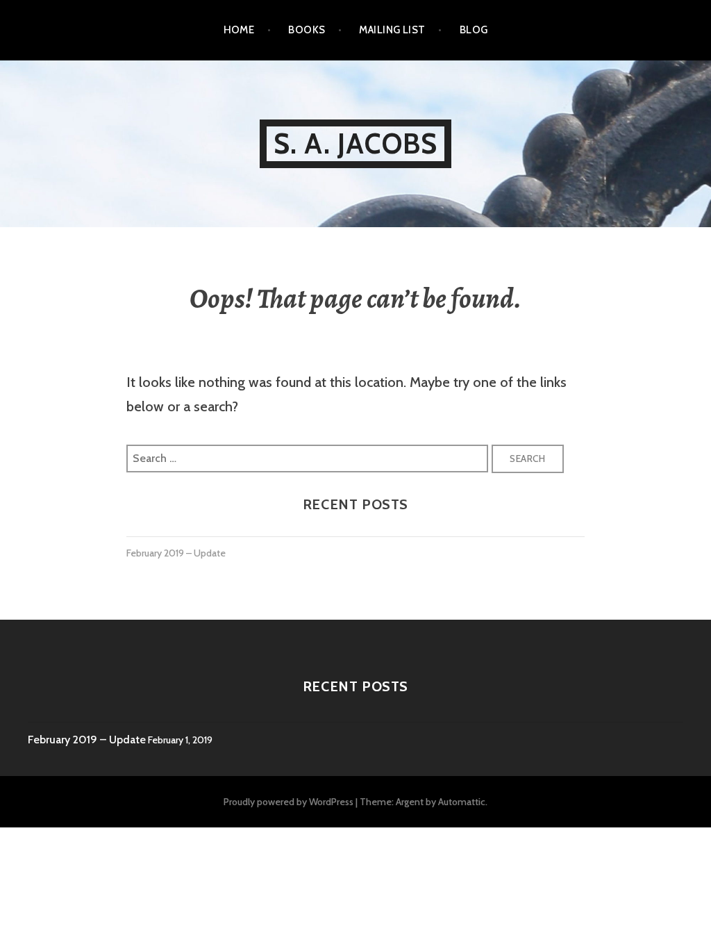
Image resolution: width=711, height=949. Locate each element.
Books (306, 30)
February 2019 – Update (176, 553)
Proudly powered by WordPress (288, 801)
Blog (474, 30)
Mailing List (392, 30)
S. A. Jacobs (355, 143)
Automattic (461, 801)
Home (239, 30)
